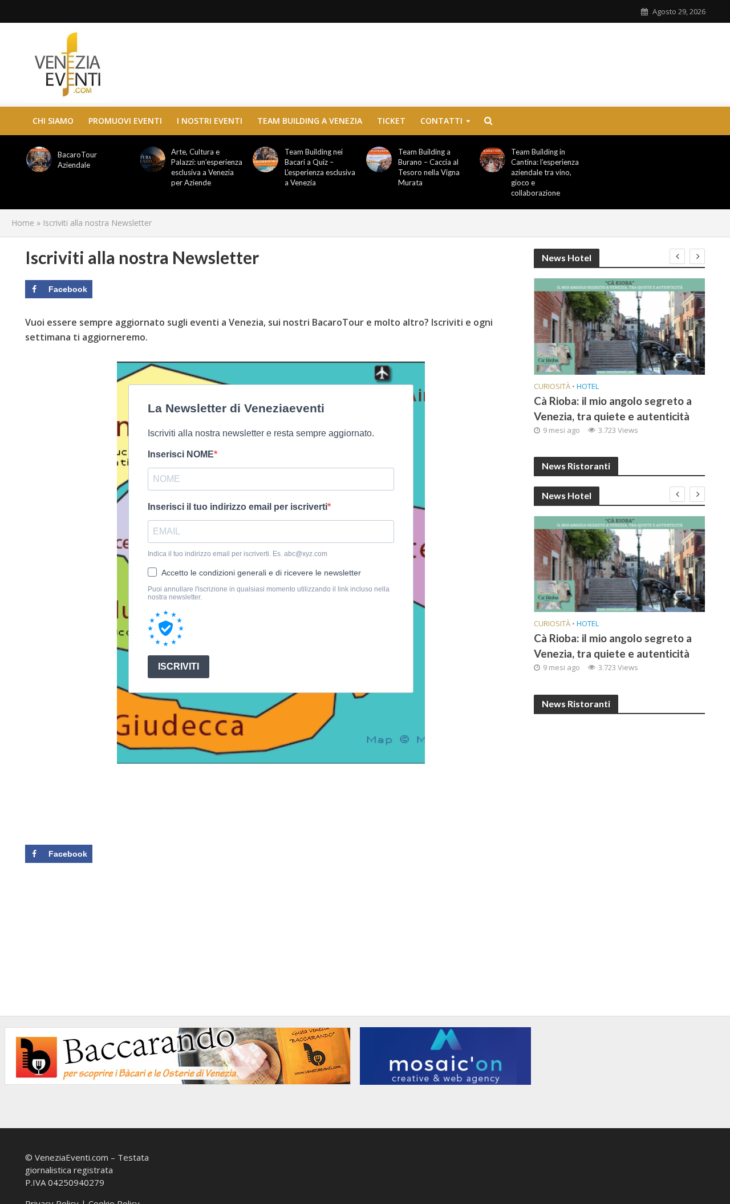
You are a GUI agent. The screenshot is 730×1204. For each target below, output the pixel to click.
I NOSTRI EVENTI (209, 120)
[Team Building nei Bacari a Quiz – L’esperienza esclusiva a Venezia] (266, 159)
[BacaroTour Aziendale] (39, 159)
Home (22, 222)
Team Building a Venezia (309, 120)
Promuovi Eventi (125, 120)
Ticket (391, 120)
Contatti (441, 120)
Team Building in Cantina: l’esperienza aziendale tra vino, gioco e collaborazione (545, 172)
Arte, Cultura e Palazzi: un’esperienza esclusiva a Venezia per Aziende (206, 167)
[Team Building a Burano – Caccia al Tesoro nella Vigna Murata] (379, 159)
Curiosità (552, 386)
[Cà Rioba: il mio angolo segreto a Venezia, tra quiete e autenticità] (619, 326)
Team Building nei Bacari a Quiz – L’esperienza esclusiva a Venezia (320, 167)
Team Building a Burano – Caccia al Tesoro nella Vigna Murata (429, 167)
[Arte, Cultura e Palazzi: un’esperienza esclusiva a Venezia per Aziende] (152, 159)
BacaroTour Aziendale (77, 159)
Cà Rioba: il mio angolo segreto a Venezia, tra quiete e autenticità (613, 408)
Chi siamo (53, 120)
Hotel (588, 386)
